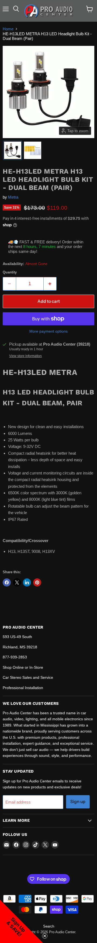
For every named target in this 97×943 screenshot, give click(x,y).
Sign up (77, 801)
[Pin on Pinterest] (37, 582)
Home (8, 29)
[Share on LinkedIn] (27, 582)
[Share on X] (17, 582)
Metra (13, 197)
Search (48, 926)
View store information (25, 356)
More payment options (48, 331)
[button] (13, 150)
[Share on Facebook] (7, 582)
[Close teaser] (44, 936)
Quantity (10, 272)
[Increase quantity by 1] (50, 284)
